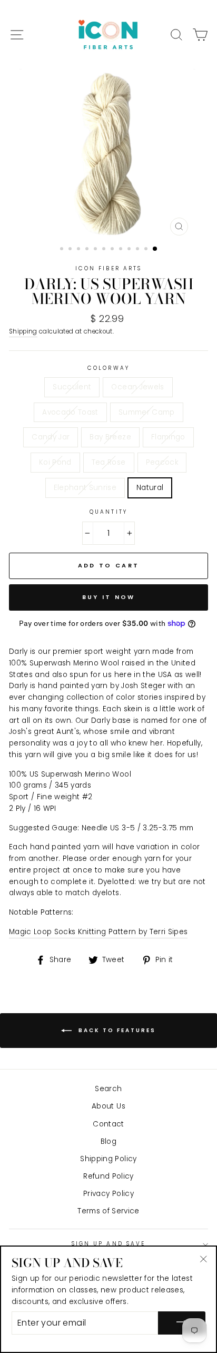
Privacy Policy (108, 1194)
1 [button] (62, 249)
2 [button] (71, 249)
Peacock (162, 462)
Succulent (72, 387)
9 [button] (130, 249)
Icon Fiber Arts (108, 268)
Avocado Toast (70, 412)
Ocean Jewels (137, 387)
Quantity (108, 512)
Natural (149, 488)
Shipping (23, 331)
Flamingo (168, 437)
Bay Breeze (110, 437)
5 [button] (96, 249)
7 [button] (113, 249)
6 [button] (104, 249)
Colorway (108, 368)
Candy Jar (51, 437)
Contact (108, 1124)
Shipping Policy (108, 1159)
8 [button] (121, 249)
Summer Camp (147, 412)
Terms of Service (108, 1211)
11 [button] (147, 249)
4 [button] (88, 249)
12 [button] (155, 249)
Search (108, 1089)
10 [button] (138, 249)
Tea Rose (109, 462)
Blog (108, 1141)
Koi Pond (55, 462)
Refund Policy (108, 1176)
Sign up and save (108, 1244)
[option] (108, 155)
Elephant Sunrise (85, 488)
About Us (108, 1106)
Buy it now (108, 597)
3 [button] (79, 249)
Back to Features (116, 1030)
